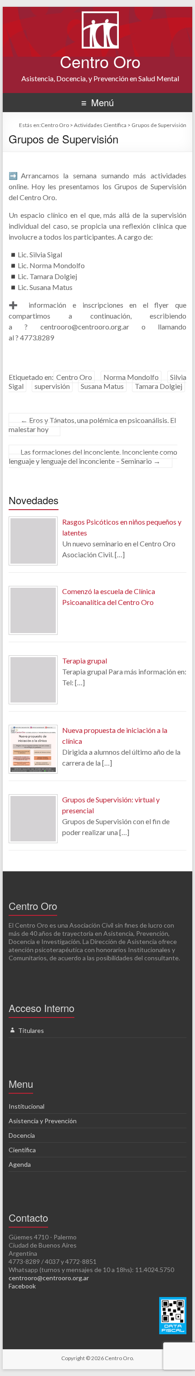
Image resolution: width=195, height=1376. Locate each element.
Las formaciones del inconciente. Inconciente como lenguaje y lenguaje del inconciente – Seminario (93, 456)
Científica (22, 1150)
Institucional (26, 1106)
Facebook (22, 1286)
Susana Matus (102, 386)
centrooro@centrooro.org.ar (49, 1278)
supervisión (52, 386)
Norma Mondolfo (131, 377)
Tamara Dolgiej (158, 386)
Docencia (22, 1135)
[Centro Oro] (100, 15)
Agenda (20, 1164)
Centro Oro (100, 61)
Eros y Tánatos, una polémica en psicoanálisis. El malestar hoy (92, 424)
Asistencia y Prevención (43, 1121)
